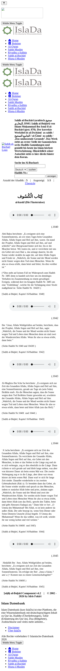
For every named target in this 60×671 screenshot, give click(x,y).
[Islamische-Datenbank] (22, 34)
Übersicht (30, 183)
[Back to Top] (4, 3)
